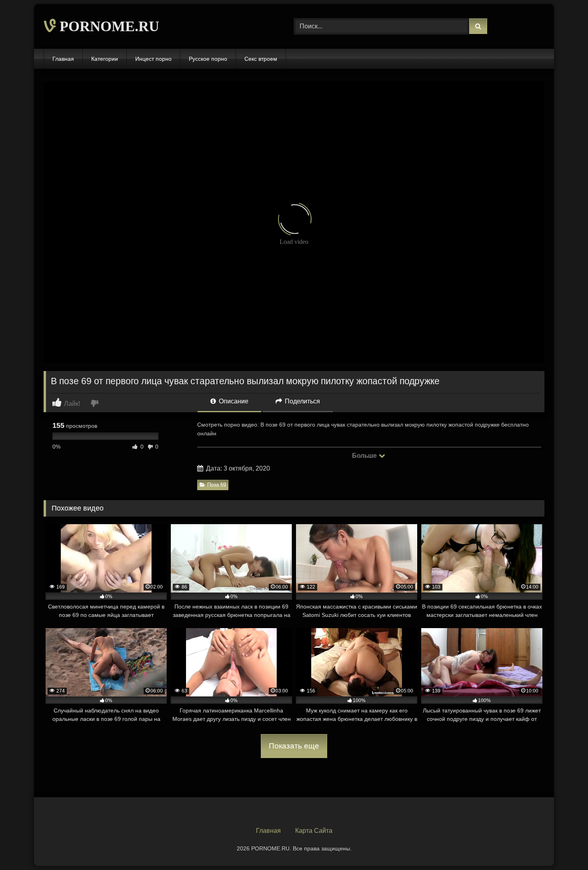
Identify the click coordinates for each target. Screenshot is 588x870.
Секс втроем (260, 59)
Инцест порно (153, 59)
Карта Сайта (313, 830)
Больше (365, 455)
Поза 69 (216, 485)
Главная (63, 59)
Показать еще (294, 746)
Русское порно (208, 59)
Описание (232, 401)
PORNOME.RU (107, 26)
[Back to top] (563, 846)
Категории (104, 59)
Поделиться (301, 401)
